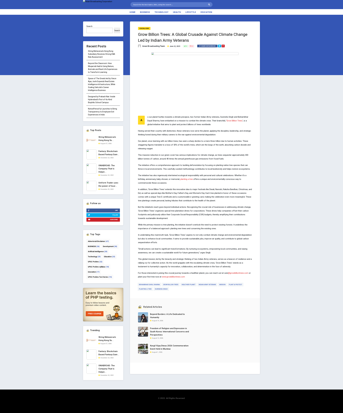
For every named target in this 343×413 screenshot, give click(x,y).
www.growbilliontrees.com (173, 277)
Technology (161, 12)
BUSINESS (93, 246)
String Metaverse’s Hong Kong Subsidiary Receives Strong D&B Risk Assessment (101, 54)
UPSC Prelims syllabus (98, 267)
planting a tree (186, 179)
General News (144, 28)
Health (177, 12)
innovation (93, 272)
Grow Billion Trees (234, 120)
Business (145, 12)
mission (222, 284)
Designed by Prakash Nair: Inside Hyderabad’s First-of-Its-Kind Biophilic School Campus (101, 99)
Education (206, 12)
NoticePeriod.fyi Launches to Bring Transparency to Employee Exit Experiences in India (102, 112)
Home (132, 12)
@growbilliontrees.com (238, 273)
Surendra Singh (161, 289)
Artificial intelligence (97, 251)
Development (110, 246)
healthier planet (188, 284)
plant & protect (235, 284)
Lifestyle (190, 12)
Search (89, 26)
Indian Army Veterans (207, 284)
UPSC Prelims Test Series (100, 277)
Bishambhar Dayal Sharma (149, 284)
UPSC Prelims (95, 262)
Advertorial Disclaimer (98, 241)
